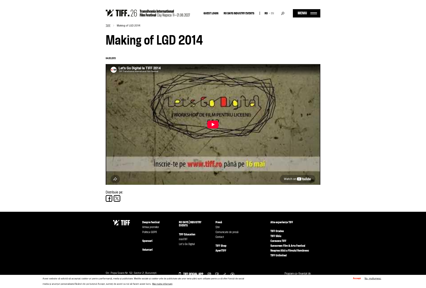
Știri (217, 227)
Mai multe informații (162, 284)
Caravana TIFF (278, 241)
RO (266, 13)
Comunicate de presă (226, 232)
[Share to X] (117, 198)
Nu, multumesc (373, 279)
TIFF (108, 26)
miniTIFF (183, 239)
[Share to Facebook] (109, 198)
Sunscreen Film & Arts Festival (287, 246)
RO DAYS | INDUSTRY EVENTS (190, 224)
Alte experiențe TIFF (281, 222)
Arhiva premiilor (150, 227)
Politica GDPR (149, 232)
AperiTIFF (220, 250)
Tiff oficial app (193, 274)
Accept (357, 279)
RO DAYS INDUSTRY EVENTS (239, 13)
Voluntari (147, 250)
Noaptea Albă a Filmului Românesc (289, 250)
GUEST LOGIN (211, 13)
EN (272, 13)
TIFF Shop (220, 246)
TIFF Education (187, 234)
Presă (218, 222)
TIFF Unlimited (278, 255)
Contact (219, 237)
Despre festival (151, 222)
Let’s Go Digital (187, 244)
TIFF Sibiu (275, 236)
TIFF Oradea (277, 231)
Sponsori (147, 241)
